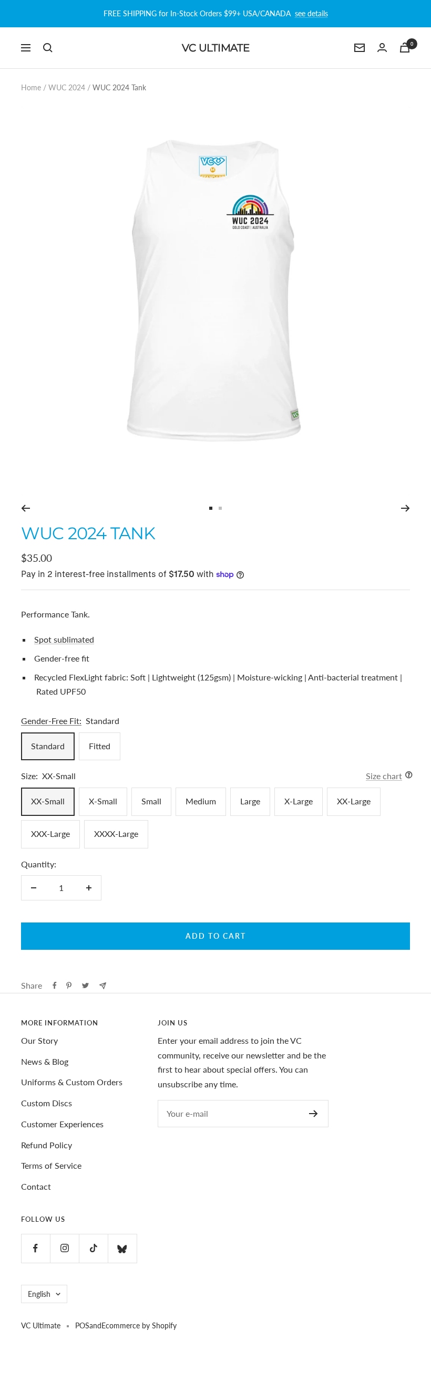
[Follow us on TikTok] (93, 1248)
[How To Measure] (406, 776)
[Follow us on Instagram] (64, 1248)
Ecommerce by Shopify (139, 1325)
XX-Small (48, 801)
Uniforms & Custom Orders (71, 1082)
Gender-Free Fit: (51, 721)
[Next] (405, 508)
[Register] (313, 1113)
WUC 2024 (66, 87)
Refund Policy (46, 1145)
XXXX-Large (116, 833)
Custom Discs (46, 1103)
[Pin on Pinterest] (68, 985)
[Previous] (25, 508)
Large (250, 801)
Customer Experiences (62, 1124)
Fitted (99, 746)
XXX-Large (50, 833)
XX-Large (354, 801)
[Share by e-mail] (102, 985)
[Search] (48, 48)
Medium (201, 801)
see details (311, 13)
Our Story (39, 1040)
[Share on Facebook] (55, 985)
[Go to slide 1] (210, 508)
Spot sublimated (64, 639)
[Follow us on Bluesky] (122, 1248)
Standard (48, 746)
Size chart (384, 776)
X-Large (298, 801)
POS (82, 1325)
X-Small (103, 801)
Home (31, 87)
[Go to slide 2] (220, 508)
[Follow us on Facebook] (35, 1248)
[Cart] (404, 48)
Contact (36, 1186)
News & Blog (44, 1061)
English (39, 1293)
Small (151, 801)
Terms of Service (51, 1165)
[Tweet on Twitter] (85, 985)
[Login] (382, 47)
